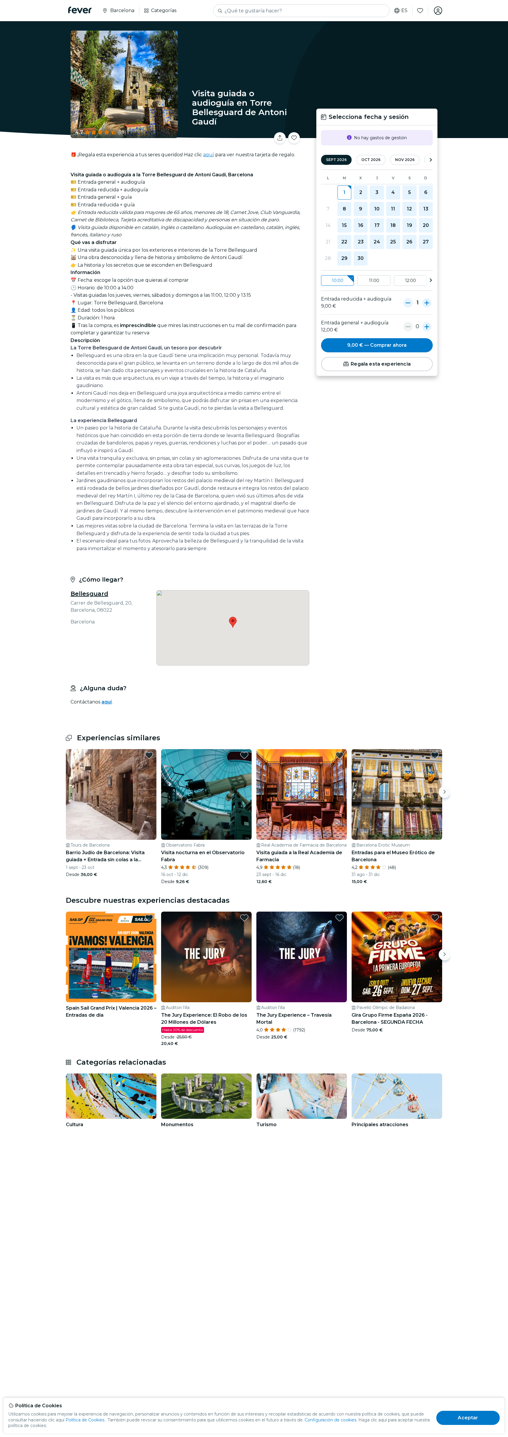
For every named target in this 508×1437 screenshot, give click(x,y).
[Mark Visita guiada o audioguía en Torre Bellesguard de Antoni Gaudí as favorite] (294, 138)
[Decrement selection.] (408, 302)
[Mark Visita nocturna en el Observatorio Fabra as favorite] (244, 755)
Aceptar (468, 1418)
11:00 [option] (374, 280)
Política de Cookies (85, 1420)
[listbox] (377, 281)
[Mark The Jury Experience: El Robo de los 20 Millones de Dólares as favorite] (244, 918)
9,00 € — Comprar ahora (377, 345)
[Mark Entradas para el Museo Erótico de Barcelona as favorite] (435, 755)
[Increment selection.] (427, 302)
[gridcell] (344, 192)
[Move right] (444, 792)
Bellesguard (89, 593)
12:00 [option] (410, 280)
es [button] (404, 10)
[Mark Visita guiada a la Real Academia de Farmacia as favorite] (339, 755)
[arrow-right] (430, 160)
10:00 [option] (337, 280)
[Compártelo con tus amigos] (280, 138)
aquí (208, 154)
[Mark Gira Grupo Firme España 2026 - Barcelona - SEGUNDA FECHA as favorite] (435, 918)
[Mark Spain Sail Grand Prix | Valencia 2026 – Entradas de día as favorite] (149, 918)
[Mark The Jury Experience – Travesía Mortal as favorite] (339, 918)
